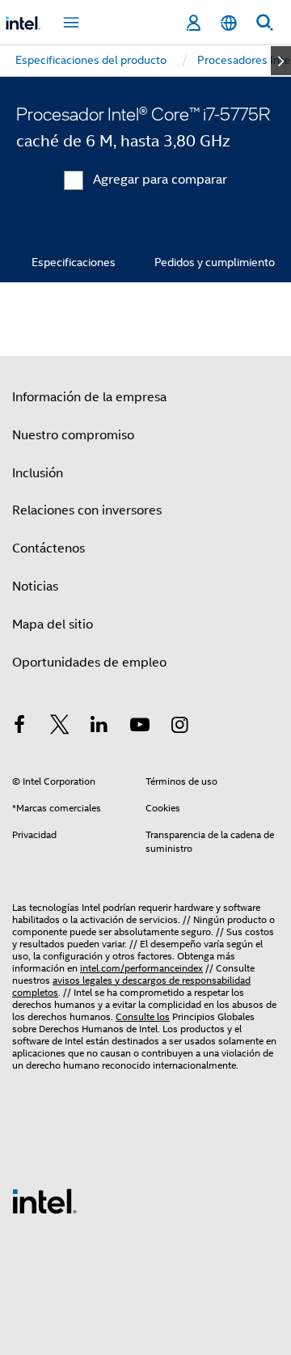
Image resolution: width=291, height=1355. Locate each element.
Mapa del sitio (52, 624)
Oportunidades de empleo (89, 662)
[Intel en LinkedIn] (99, 727)
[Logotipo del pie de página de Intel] (44, 1200)
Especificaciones (74, 262)
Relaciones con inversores (87, 510)
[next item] (281, 60)
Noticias (35, 586)
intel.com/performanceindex (141, 968)
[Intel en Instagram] (179, 727)
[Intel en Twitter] (60, 727)
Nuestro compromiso (73, 435)
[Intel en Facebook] (19, 727)
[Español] (229, 23)
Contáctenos (48, 548)
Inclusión (37, 473)
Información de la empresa (89, 397)
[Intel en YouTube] (140, 727)
